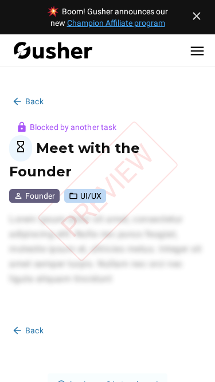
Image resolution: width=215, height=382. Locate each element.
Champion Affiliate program (116, 22)
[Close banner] (196, 16)
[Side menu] (197, 50)
